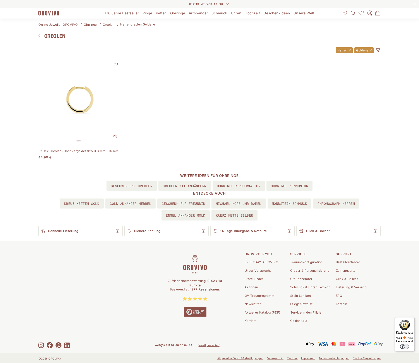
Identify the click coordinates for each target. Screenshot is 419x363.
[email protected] (209, 345)
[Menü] (412, 319)
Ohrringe (90, 24)
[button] (378, 50)
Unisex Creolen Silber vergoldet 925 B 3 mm (78, 151)
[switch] (404, 346)
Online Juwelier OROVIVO (58, 24)
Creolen (109, 24)
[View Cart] (378, 13)
